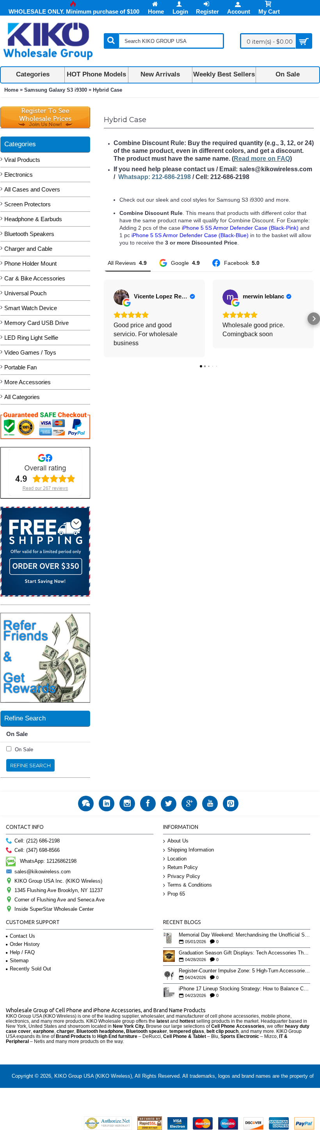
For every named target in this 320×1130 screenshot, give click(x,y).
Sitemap (19, 960)
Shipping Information (190, 850)
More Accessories (27, 382)
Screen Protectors (27, 204)
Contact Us (22, 936)
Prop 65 (176, 894)
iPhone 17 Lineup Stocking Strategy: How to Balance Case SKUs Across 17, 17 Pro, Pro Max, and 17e (245, 989)
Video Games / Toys (30, 352)
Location (177, 859)
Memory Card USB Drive (36, 322)
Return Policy (182, 867)
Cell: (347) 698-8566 (37, 850)
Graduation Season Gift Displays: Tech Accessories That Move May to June (245, 953)
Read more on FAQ (262, 158)
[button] (104, 318)
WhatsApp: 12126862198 (48, 861)
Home (11, 90)
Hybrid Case (107, 90)
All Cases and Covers (32, 189)
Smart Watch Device (30, 308)
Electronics (18, 174)
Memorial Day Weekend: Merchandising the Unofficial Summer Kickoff (245, 935)
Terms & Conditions (189, 885)
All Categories (22, 397)
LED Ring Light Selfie (31, 337)
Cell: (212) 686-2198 (37, 841)
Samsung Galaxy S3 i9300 (55, 90)
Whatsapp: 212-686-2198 (154, 177)
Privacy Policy (183, 876)
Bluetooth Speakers (29, 234)
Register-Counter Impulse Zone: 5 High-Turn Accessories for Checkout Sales (245, 971)
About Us (177, 841)
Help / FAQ (22, 952)
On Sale (24, 749)
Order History (25, 944)
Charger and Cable (28, 248)
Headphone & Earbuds (33, 219)
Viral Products (22, 159)
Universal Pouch (25, 293)
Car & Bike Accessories (34, 278)
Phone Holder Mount (30, 263)
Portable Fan (20, 367)
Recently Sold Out (30, 969)
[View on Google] (121, 297)
